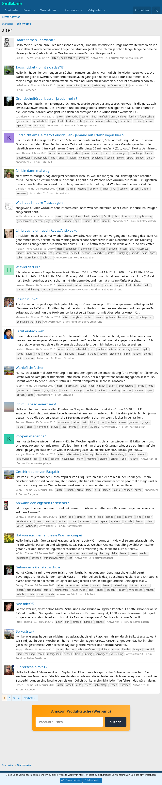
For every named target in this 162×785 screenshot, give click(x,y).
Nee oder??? (25, 603)
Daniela (20, 188)
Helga (19, 248)
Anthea (20, 422)
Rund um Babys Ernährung (106, 289)
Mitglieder (95, 10)
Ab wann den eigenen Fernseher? (42, 502)
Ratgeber (30, 90)
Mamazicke (22, 317)
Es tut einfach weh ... (32, 331)
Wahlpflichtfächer (30, 367)
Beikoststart (25, 631)
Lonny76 (21, 516)
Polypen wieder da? (31, 436)
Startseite (11, 10)
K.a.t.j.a (20, 454)
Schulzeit (47, 162)
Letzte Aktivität (11, 17)
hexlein (20, 349)
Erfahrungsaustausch (130, 58)
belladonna (22, 85)
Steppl (19, 649)
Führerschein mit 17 (31, 667)
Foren (27, 10)
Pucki (19, 621)
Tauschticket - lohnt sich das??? (39, 67)
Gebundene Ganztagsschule (38, 567)
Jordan (20, 58)
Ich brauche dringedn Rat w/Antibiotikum (48, 230)
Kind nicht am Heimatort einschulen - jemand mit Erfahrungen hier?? (70, 135)
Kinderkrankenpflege (38, 463)
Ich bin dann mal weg (32, 170)
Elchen (19, 685)
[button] (34, 10)
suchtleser (22, 116)
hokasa (20, 285)
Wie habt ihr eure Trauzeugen (39, 202)
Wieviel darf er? (28, 267)
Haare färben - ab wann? (35, 40)
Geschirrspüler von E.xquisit (37, 471)
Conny (19, 585)
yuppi (19, 385)
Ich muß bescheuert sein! (36, 404)
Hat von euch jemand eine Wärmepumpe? (49, 535)
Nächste (28, 698)
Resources (72, 10)
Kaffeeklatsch (63, 193)
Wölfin (19, 553)
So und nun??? (27, 299)
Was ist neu (48, 10)
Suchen (116, 722)
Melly (19, 216)
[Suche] (156, 10)
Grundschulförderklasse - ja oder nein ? (46, 98)
